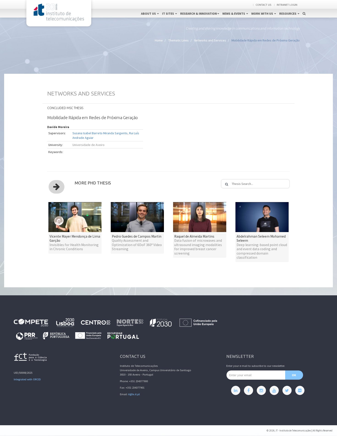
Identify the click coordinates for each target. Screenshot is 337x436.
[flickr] (299, 390)
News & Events (234, 13)
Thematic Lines (178, 40)
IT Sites (168, 13)
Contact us (263, 4)
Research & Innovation (198, 13)
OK (294, 375)
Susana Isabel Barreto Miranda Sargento (99, 133)
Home (159, 40)
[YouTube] (274, 390)
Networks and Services (210, 40)
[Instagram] (261, 390)
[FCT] (31, 357)
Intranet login (287, 4)
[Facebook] (248, 390)
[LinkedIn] (235, 390)
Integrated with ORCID (27, 379)
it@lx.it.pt (134, 394)
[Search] (304, 8)
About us (149, 13)
